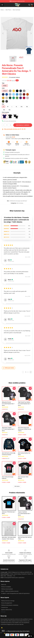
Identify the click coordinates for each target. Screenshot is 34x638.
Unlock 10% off (3, 631)
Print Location (5, 112)
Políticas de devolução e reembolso (9, 605)
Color (3, 88)
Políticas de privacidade (7, 589)
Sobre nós (3, 584)
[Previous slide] (3, 33)
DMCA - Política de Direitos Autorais (9, 591)
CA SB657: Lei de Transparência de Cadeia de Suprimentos (15, 593)
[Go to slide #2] (21, 59)
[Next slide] (31, 33)
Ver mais (17, 486)
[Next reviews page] (30, 372)
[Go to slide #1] (13, 59)
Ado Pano (8, 10)
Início (2, 10)
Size (3, 104)
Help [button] (31, 636)
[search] (29, 5)
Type (3, 83)
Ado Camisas (16, 10)
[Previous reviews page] (23, 372)
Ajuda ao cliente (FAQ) (6, 609)
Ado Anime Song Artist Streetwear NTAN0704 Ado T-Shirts (24, 429)
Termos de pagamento (6, 603)
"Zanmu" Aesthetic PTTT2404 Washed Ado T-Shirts (24, 513)
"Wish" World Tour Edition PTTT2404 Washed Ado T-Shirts (24, 404)
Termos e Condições (6, 586)
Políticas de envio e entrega (7, 600)
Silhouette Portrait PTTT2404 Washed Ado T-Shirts (8, 404)
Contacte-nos (4, 607)
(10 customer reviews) (14, 77)
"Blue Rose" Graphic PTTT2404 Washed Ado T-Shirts (8, 429)
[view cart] (32, 5)
